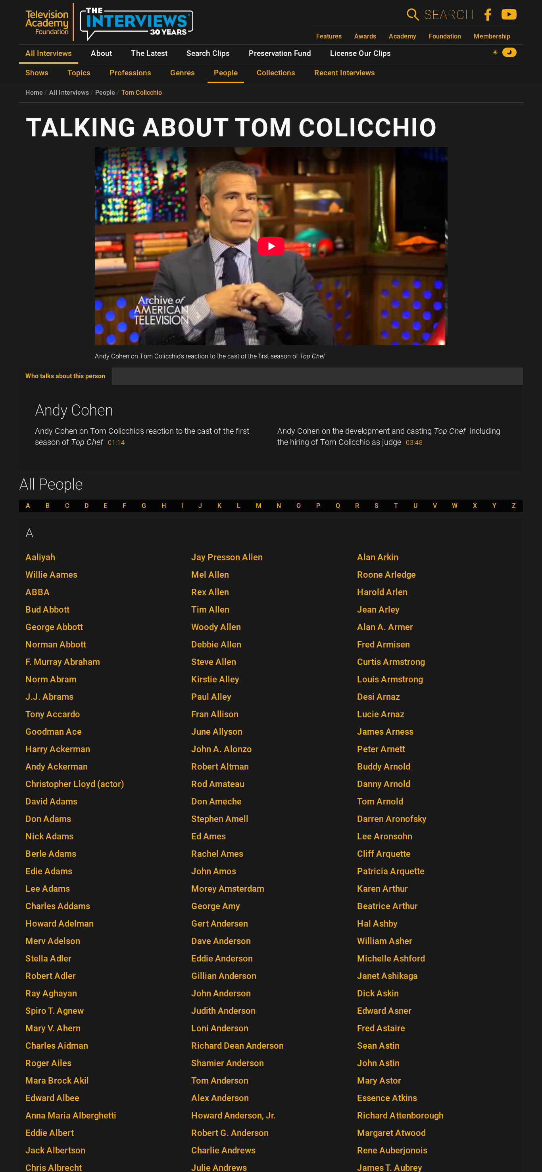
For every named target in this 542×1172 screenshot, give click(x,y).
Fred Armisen (383, 644)
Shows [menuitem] (36, 73)
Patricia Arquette (391, 871)
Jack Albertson (55, 1150)
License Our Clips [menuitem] (360, 53)
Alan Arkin (377, 557)
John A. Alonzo (221, 749)
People (105, 92)
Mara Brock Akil (57, 1081)
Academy (402, 36)
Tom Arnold (380, 801)
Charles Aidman (56, 1046)
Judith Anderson (223, 1011)
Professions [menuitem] (130, 73)
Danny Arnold (383, 784)
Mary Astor (379, 1081)
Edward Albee (52, 1098)
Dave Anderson (221, 941)
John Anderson (221, 993)
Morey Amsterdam (227, 889)
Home (34, 92)
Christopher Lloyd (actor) (74, 784)
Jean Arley (378, 610)
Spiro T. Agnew (54, 1011)
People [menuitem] (226, 73)
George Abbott (54, 627)
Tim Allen (210, 610)
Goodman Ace (53, 732)
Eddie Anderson (222, 958)
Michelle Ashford (391, 958)
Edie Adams (48, 871)
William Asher (384, 941)
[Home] (112, 25)
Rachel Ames (217, 854)
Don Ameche (216, 801)
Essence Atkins (387, 1098)
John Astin (378, 1063)
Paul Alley (211, 697)
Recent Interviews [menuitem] (344, 73)
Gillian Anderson (223, 976)
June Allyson (216, 732)
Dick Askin (378, 993)
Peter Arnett (381, 749)
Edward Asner (384, 1011)
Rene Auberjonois (392, 1150)
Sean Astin (378, 1046)
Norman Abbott (55, 644)
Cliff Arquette (384, 854)
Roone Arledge (386, 575)
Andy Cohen (74, 410)
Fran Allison (214, 714)
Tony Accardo (52, 714)
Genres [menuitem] (182, 73)
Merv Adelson (52, 941)
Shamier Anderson (227, 1063)
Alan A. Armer (385, 627)
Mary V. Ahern (53, 1028)
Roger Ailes (48, 1063)
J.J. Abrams (49, 697)
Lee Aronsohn (384, 836)
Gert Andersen (219, 924)
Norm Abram (51, 679)
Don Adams (48, 819)
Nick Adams (49, 836)
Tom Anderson (219, 1081)
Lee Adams (47, 889)
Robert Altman (220, 767)
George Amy (215, 906)
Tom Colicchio (141, 92)
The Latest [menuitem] (149, 53)
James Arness (385, 732)
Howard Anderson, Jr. (233, 1115)
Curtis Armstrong (391, 662)
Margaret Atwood (391, 1133)
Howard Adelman (59, 924)
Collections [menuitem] (276, 73)
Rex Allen (210, 592)
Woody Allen (216, 627)
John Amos (213, 871)
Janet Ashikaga (387, 976)
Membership (492, 36)
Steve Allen (213, 662)
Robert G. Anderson (230, 1133)
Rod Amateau (217, 784)
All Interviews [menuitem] (48, 53)
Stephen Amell (219, 819)
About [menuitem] (101, 53)
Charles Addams (57, 906)
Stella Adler (48, 958)
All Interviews (69, 92)
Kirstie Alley (215, 679)
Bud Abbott (47, 610)
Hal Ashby (377, 924)
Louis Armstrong (390, 679)
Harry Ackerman (57, 749)
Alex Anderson (220, 1098)
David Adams (51, 801)
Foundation (445, 36)
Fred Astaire (381, 1028)
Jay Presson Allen (227, 557)
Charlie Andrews (223, 1150)
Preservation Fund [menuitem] (280, 53)
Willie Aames (51, 575)
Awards (365, 36)
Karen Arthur (382, 889)
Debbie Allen (216, 644)
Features (329, 36)
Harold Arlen (382, 592)
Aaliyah (40, 557)
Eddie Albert (49, 1133)
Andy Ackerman (56, 767)
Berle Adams (50, 854)
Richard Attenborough (400, 1115)
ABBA (37, 592)
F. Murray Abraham (62, 662)
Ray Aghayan (51, 993)
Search (449, 14)
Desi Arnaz (378, 697)
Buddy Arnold (383, 767)
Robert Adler (50, 976)
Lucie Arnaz (380, 714)
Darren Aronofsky (392, 819)
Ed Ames (208, 836)
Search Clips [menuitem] (208, 53)
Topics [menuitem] (78, 73)
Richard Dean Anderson (237, 1046)
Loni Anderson (219, 1028)
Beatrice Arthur (387, 906)
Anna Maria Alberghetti (70, 1115)
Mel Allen (210, 575)
